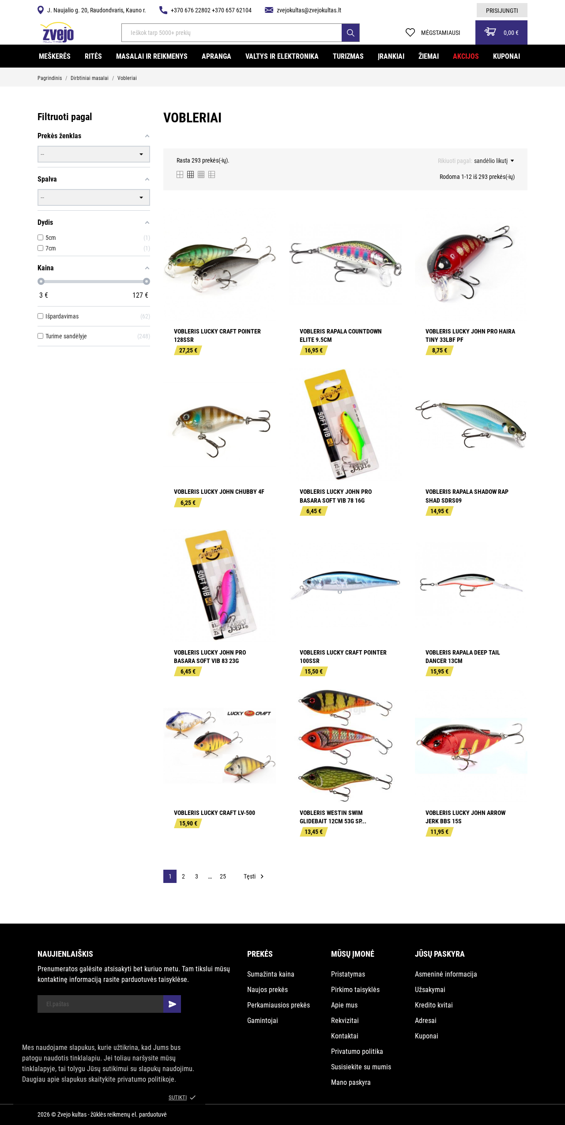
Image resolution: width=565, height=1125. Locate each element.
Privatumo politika (357, 1051)
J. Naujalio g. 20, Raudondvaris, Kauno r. (96, 10)
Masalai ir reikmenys (152, 56)
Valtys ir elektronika (282, 56)
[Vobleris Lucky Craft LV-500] (263, 722)
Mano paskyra (351, 1082)
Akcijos (466, 56)
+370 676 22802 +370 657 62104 (211, 10)
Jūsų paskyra (440, 953)
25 (223, 876)
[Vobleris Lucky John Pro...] (515, 241)
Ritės (93, 56)
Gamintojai (262, 1020)
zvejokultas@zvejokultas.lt (309, 10)
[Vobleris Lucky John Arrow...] (515, 722)
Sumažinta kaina (270, 974)
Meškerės (55, 56)
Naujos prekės (267, 989)
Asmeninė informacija (446, 974)
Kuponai (506, 56)
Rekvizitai (345, 1020)
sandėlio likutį (491, 160)
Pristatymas (348, 974)
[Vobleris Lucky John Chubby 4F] (263, 401)
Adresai (426, 1020)
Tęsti (255, 876)
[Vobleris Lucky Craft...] (263, 241)
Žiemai (428, 56)
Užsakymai (430, 989)
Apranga (216, 56)
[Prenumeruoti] (172, 1004)
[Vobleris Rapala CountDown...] (389, 241)
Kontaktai (344, 1036)
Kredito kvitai (434, 1005)
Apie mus (344, 1005)
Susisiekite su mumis (361, 1067)
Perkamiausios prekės (278, 1005)
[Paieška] (350, 33)
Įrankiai (391, 56)
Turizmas (348, 56)
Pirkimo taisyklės (355, 989)
